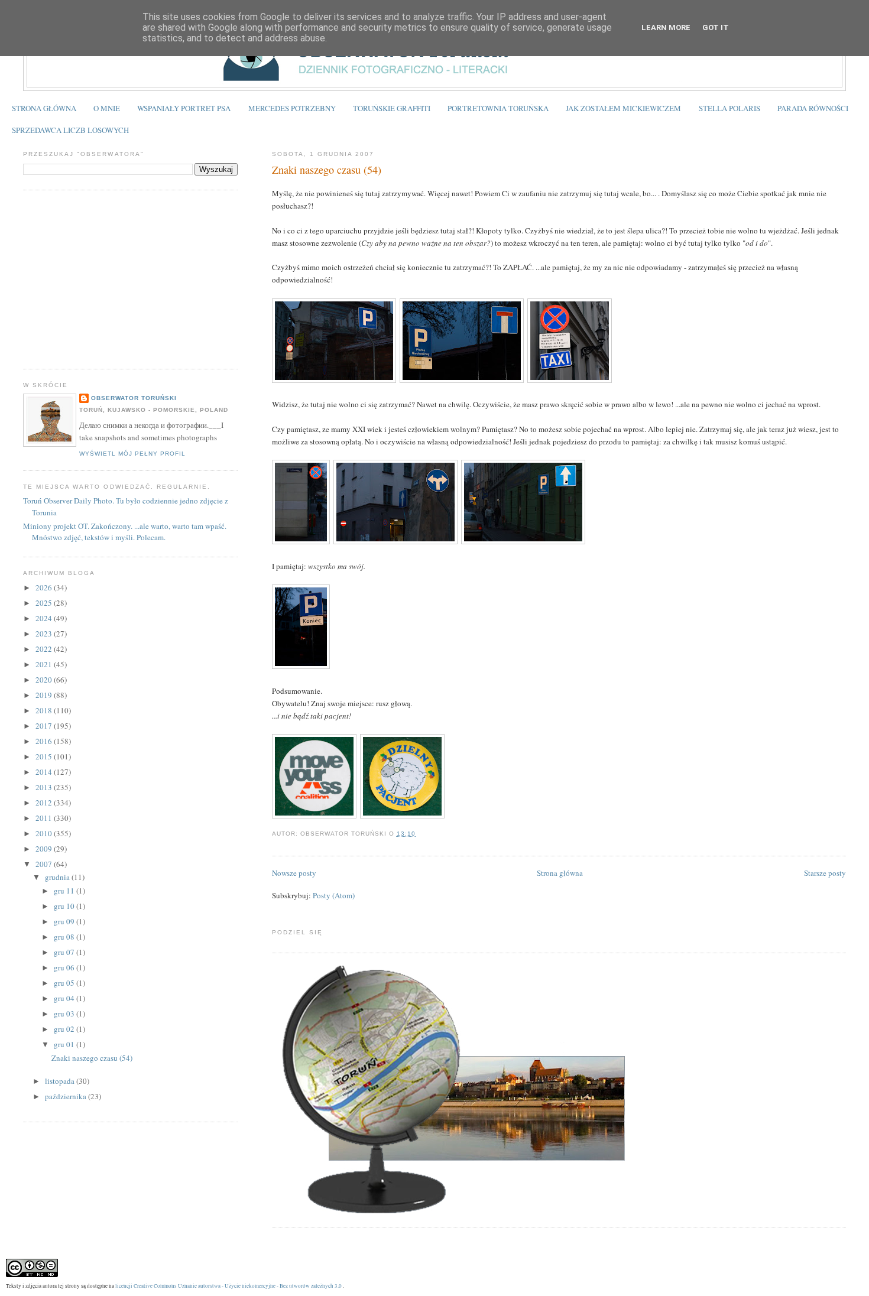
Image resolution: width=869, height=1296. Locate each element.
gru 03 (65, 1013)
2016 (44, 741)
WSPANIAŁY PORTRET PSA (184, 108)
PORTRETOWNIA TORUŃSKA (498, 108)
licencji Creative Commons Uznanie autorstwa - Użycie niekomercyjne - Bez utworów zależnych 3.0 (228, 1285)
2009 (44, 848)
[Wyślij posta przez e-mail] (419, 833)
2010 (44, 833)
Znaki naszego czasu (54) (326, 170)
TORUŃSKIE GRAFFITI (391, 108)
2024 (44, 618)
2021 (44, 664)
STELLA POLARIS (729, 108)
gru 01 (65, 1044)
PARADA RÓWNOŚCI (812, 108)
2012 (44, 802)
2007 (44, 864)
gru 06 (65, 967)
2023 (44, 633)
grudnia (58, 877)
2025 (44, 602)
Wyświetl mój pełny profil (132, 453)
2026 (44, 587)
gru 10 (65, 906)
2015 (44, 756)
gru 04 (65, 998)
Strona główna (560, 873)
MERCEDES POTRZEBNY (292, 108)
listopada (60, 1081)
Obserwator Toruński (134, 398)
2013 (44, 787)
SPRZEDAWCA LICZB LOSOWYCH (70, 130)
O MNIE (106, 108)
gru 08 (65, 936)
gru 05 (65, 982)
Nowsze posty (294, 873)
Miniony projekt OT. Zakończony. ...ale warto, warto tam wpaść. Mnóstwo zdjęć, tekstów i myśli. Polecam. (124, 532)
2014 (44, 771)
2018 (44, 710)
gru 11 (65, 890)
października (66, 1096)
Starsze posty (825, 873)
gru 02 (65, 1029)
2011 (44, 818)
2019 (44, 695)
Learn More (665, 27)
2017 (44, 725)
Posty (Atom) (334, 895)
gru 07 (65, 952)
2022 (44, 649)
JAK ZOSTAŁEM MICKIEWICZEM (623, 108)
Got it (715, 27)
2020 (44, 679)
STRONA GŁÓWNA (44, 108)
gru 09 (65, 921)
